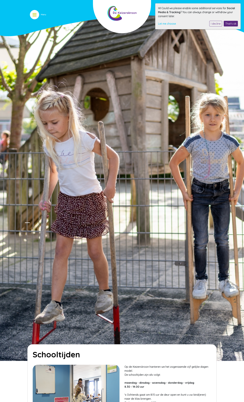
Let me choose (167, 23)
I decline (216, 23)
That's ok (230, 23)
